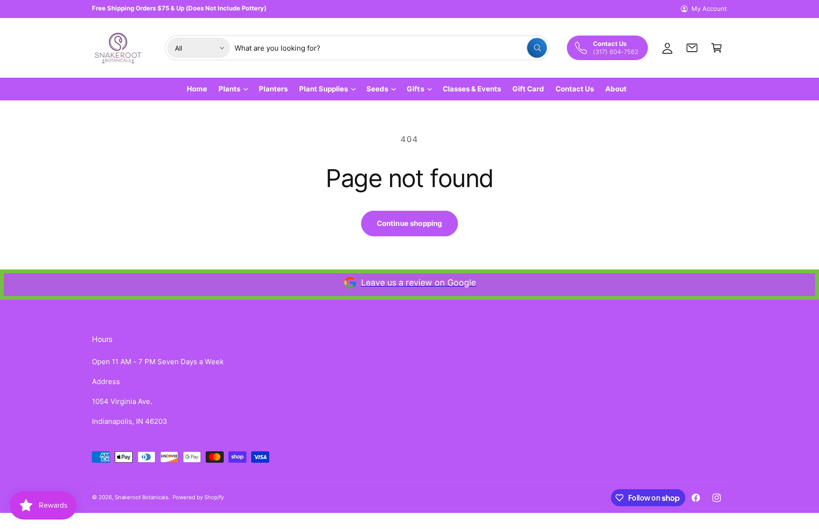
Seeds (377, 88)
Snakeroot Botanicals (141, 497)
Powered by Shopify (198, 497)
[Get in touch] (692, 48)
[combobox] (390, 48)
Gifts (415, 88)
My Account (709, 8)
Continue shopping (410, 223)
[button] (716, 48)
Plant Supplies (323, 88)
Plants (229, 88)
